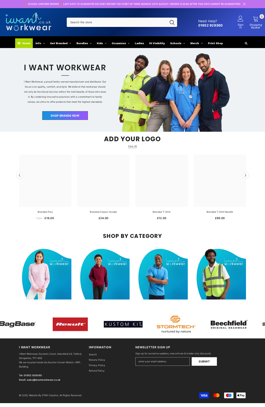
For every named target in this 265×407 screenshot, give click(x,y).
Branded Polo (45, 211)
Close (244, 4)
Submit (204, 361)
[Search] (122, 22)
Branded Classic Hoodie (103, 211)
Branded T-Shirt (162, 211)
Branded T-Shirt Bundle (220, 211)
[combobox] (117, 22)
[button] (19, 175)
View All (132, 146)
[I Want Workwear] (132, 90)
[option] (45, 189)
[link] (67, 324)
